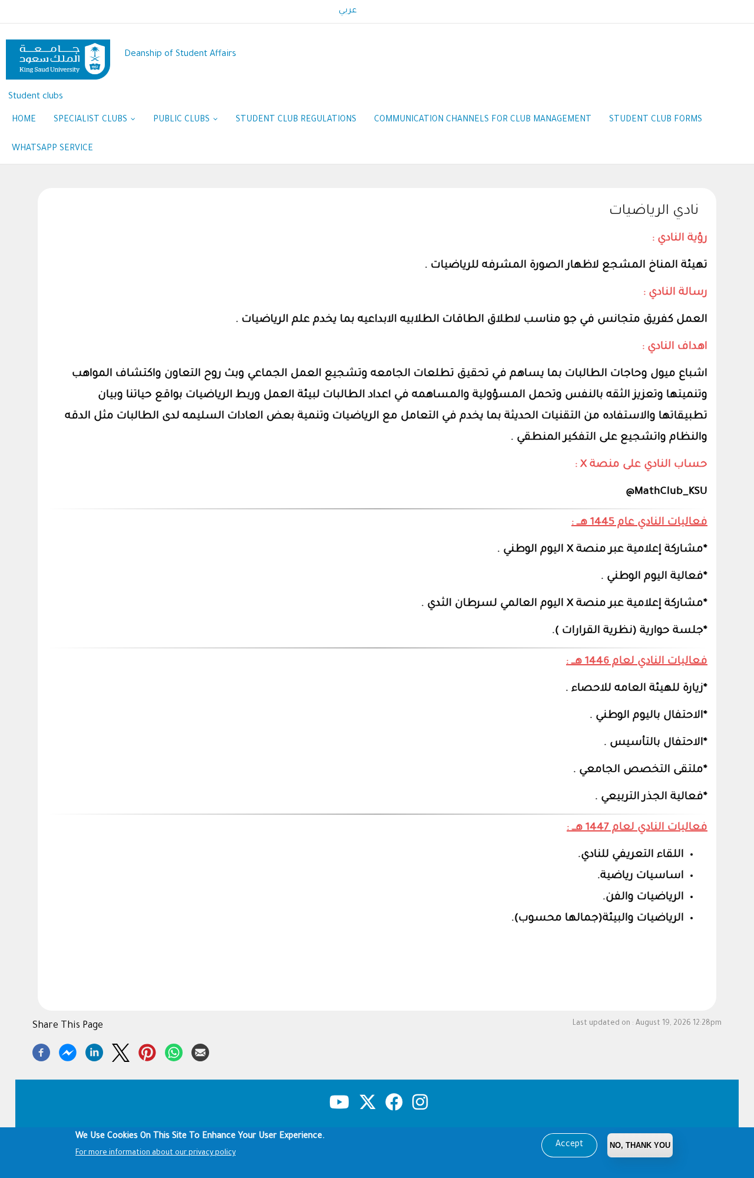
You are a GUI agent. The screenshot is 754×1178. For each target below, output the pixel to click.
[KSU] (58, 55)
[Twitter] (121, 1051)
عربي (348, 11)
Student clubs (35, 97)
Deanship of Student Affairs (180, 55)
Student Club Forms (655, 120)
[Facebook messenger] (68, 1051)
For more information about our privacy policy (155, 1153)
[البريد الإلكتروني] (200, 1051)
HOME (24, 120)
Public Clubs (182, 120)
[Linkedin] (94, 1051)
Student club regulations (296, 120)
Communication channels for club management (482, 120)
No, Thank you (640, 1145)
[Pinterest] (147, 1051)
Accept (569, 1145)
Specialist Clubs (92, 120)
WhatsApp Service (57, 149)
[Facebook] (41, 1051)
